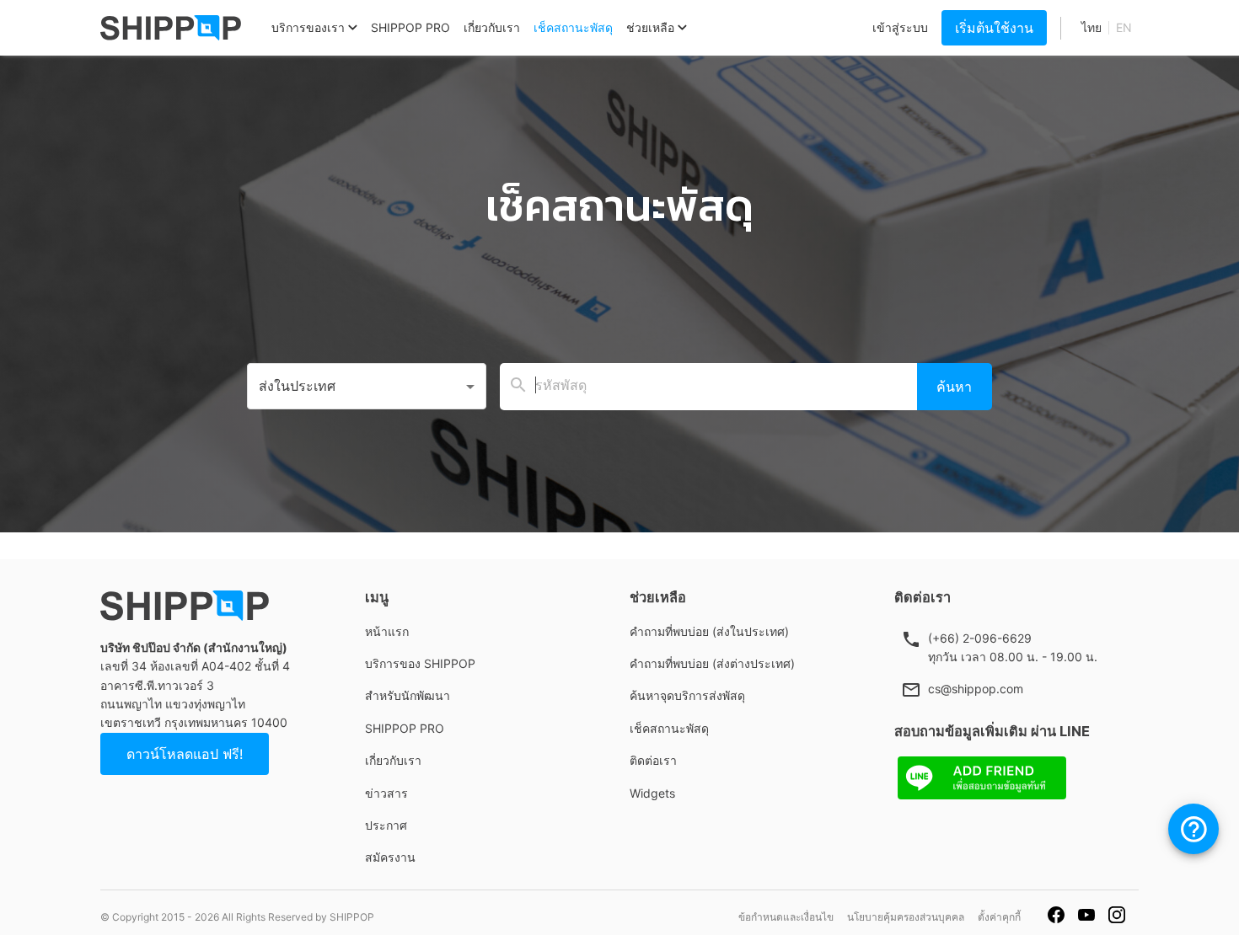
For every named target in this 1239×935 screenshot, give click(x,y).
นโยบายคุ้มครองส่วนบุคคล (905, 917)
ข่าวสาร (386, 793)
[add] (1193, 829)
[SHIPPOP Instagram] (1116, 916)
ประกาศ (386, 825)
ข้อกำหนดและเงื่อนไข (786, 917)
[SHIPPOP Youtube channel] (1086, 916)
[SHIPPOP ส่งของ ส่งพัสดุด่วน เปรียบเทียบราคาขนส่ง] (170, 27)
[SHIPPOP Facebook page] (1056, 916)
